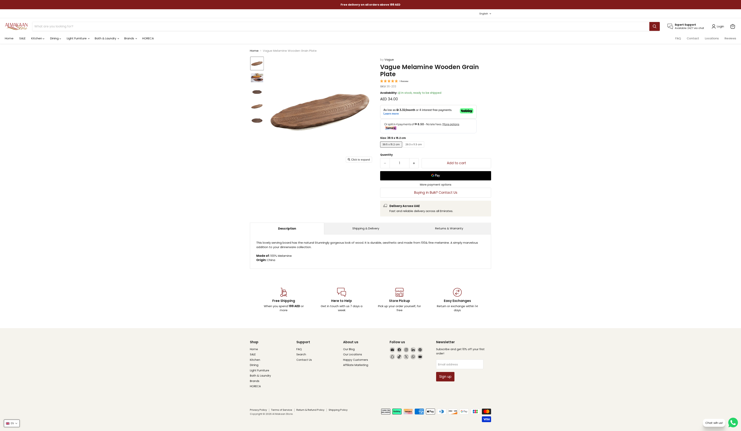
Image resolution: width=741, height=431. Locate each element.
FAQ (678, 38)
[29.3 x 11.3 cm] (414, 148)
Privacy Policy (258, 410)
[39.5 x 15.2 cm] (391, 148)
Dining (54, 38)
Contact (693, 38)
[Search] (654, 26)
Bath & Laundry (106, 38)
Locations (712, 38)
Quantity (386, 154)
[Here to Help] (341, 300)
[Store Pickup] (399, 300)
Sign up (445, 376)
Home (9, 38)
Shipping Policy (338, 410)
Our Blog (349, 349)
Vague (389, 59)
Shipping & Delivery (365, 228)
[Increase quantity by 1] (414, 163)
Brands (129, 38)
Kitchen (37, 38)
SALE (22, 38)
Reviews (730, 38)
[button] (257, 63)
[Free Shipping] (284, 300)
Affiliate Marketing (355, 365)
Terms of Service (281, 410)
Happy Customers (355, 360)
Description (287, 228)
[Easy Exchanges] (457, 300)
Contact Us (304, 360)
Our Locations (352, 354)
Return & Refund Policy (310, 410)
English (484, 13)
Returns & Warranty (449, 228)
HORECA (148, 38)
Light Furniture (77, 38)
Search (301, 354)
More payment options (435, 184)
